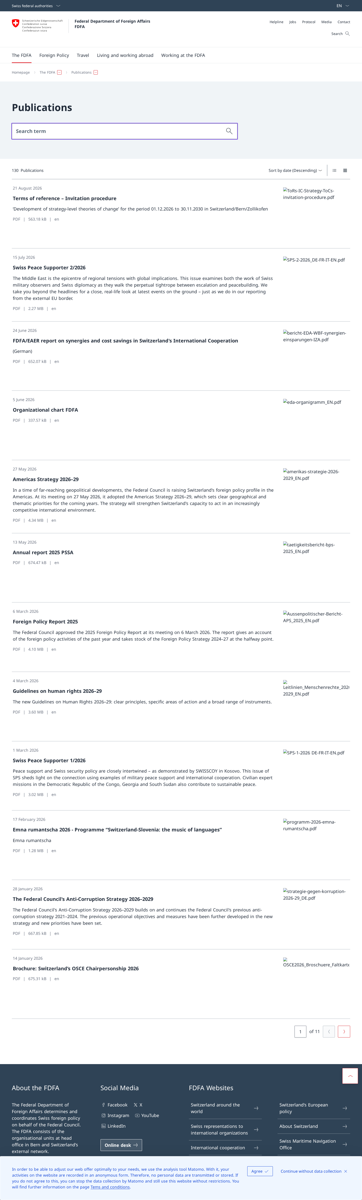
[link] (181, 214)
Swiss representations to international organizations (219, 1129)
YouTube (150, 1115)
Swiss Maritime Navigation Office (308, 1144)
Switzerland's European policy (304, 1108)
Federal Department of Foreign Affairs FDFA (113, 23)
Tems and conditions (110, 1187)
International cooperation (218, 1148)
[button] (21, 55)
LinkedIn (117, 1126)
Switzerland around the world (215, 1108)
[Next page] (344, 1032)
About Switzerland (299, 1126)
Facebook (118, 1105)
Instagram (118, 1115)
